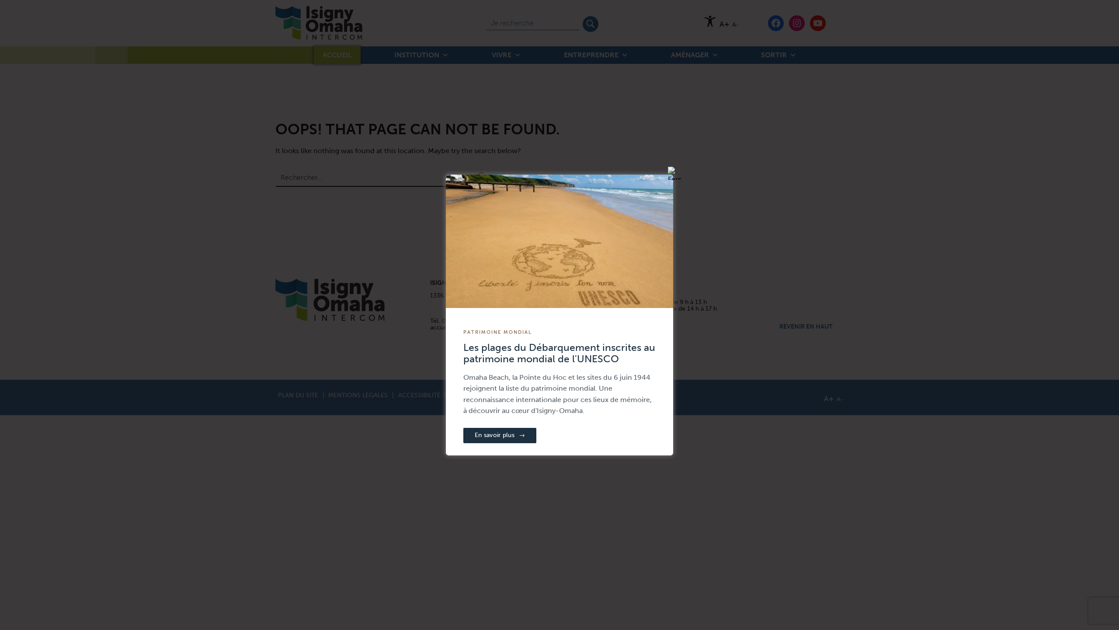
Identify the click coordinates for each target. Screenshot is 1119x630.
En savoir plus (500, 435)
